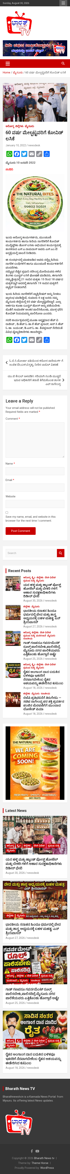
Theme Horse (40, 1163)
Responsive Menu (63, 3)
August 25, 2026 (33, 658)
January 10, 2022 (16, 145)
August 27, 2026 (33, 626)
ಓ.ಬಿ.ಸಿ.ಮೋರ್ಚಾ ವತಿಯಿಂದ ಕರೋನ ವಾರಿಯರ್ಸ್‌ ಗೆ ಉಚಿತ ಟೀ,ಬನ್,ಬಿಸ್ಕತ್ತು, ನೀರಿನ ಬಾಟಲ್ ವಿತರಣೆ (36, 362)
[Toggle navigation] (8, 63)
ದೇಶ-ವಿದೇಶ (50, 577)
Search (60, 553)
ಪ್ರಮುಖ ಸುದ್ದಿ (29, 580)
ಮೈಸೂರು (29, 126)
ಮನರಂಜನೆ (41, 635)
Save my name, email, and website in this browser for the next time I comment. (31, 518)
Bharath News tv (44, 1158)
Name (10, 463)
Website (10, 496)
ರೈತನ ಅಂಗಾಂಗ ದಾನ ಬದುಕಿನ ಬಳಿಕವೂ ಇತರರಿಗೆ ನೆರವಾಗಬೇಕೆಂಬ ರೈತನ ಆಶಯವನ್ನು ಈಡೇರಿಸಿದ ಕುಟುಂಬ (43, 677)
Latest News (16, 810)
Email (10, 480)
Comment (13, 418)
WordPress (47, 1168)
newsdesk (34, 145)
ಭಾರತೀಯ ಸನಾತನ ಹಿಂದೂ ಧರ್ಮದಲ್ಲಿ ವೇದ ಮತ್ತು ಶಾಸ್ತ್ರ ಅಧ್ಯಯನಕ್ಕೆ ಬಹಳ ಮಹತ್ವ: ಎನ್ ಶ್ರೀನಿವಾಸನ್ (41, 616)
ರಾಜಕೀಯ (27, 638)
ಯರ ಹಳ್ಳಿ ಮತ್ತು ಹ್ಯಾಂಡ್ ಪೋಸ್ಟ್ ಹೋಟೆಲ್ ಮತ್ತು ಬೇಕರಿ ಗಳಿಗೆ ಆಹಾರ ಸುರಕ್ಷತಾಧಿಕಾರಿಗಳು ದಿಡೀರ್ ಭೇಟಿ (42, 590)
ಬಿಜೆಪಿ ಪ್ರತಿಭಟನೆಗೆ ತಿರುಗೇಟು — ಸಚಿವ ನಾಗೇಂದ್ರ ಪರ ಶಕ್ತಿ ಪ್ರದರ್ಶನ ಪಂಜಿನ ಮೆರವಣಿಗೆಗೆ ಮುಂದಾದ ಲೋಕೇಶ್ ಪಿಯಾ (43, 703)
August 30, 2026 (33, 600)
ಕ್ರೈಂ (33, 577)
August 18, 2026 (33, 687)
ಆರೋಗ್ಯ (10, 126)
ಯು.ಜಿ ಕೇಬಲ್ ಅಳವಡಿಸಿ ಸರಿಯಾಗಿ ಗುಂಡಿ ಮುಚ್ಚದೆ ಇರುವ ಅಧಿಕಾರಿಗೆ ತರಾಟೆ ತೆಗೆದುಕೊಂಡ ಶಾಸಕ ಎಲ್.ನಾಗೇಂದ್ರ (34, 380)
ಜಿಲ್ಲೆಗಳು (19, 126)
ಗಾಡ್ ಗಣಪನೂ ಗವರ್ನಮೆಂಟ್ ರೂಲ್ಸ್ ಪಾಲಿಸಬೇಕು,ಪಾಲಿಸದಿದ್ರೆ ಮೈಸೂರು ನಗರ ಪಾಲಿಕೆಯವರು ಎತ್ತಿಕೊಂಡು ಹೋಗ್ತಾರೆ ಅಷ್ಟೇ (41, 648)
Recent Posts (19, 571)
